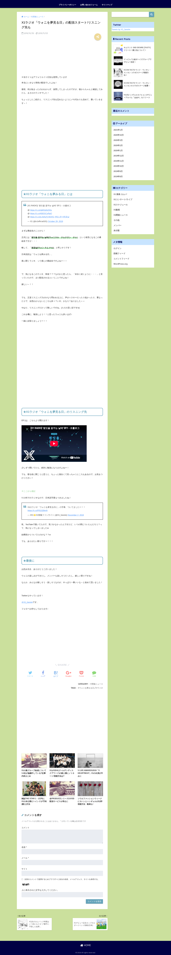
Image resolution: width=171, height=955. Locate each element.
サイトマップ (107, 5)
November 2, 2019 (76, 515)
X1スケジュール (121, 205)
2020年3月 (118, 140)
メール (25, 858)
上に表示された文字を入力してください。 (40, 890)
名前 (24, 847)
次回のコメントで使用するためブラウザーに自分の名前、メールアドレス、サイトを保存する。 (61, 879)
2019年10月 (119, 166)
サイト (24, 869)
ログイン (117, 248)
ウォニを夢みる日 (86, 688)
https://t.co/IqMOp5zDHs (41, 210)
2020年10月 (119, 135)
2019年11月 (119, 161)
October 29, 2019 (55, 221)
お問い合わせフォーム (89, 5)
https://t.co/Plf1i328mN (37, 510)
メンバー (117, 225)
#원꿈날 (65, 217)
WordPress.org (120, 264)
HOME (87, 945)
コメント (25, 828)
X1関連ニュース (96, 684)
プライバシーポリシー (67, 5)
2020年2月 (118, 145)
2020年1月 (118, 150)
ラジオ (100, 688)
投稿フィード (119, 253)
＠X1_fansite (27, 602)
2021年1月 (118, 130)
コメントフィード (121, 259)
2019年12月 (119, 156)
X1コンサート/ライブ (123, 199)
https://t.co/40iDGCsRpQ (41, 213)
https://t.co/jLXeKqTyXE (40, 217)
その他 (116, 220)
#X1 (52, 217)
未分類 (116, 230)
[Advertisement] (62, 57)
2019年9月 (118, 171)
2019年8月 (118, 176)
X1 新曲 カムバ (120, 194)
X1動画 (117, 210)
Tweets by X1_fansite (121, 29)
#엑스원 (58, 217)
